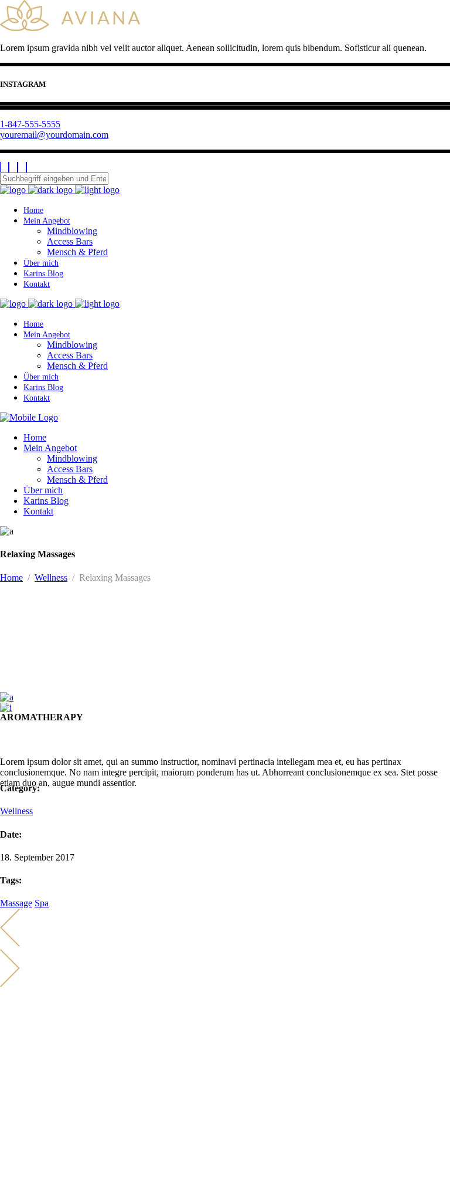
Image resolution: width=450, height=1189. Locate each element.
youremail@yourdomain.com (54, 135)
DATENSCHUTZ (34, 1158)
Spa (42, 903)
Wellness (51, 577)
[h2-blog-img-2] (6, 708)
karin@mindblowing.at (53, 1054)
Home (11, 577)
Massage (16, 903)
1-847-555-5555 (30, 124)
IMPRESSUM (27, 1148)
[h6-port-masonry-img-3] (6, 697)
